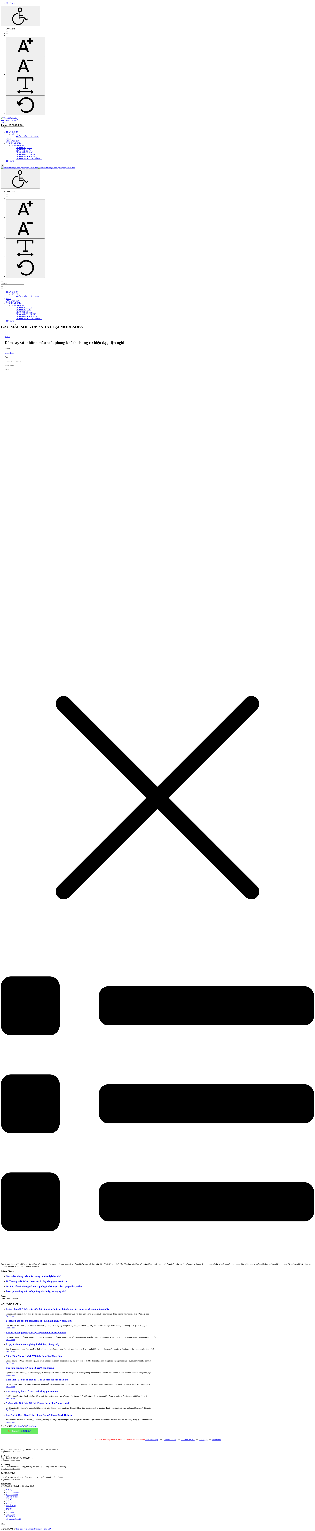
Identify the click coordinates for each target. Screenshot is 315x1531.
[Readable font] (25, 85)
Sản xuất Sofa (21, 1529)
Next (30, 1426)
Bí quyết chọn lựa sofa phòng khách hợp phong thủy (33, 1344)
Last (34, 1426)
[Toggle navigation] (2, 286)
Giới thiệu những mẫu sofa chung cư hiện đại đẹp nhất (33, 1276)
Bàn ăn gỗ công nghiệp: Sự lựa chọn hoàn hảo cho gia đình (36, 1332)
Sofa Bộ (9, 1508)
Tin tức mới (10, 1517)
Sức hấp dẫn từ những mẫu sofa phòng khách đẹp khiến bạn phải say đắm (44, 1286)
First (13, 1426)
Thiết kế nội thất (170, 1440)
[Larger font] (25, 46)
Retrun (7, 337)
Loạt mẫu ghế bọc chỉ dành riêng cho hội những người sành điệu (39, 1320)
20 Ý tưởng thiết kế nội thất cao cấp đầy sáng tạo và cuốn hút (37, 1281)
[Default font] (25, 105)
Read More (10, 1316)
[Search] (2, 281)
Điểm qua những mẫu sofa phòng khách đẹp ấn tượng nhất (36, 1291)
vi (2, 165)
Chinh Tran (9, 353)
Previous (18, 1426)
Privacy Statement (35, 1529)
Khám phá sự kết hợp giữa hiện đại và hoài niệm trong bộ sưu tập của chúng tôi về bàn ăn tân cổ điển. (58, 1309)
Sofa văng (10, 1512)
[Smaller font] (25, 66)
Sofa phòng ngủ (12, 1495)
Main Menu (10, 3)
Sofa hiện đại (11, 1506)
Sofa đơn (9, 1510)
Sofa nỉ (8, 1501)
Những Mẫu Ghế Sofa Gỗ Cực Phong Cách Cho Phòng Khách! (38, 1403)
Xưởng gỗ (203, 1440)
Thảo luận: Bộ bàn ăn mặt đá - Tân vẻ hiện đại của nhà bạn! (37, 1379)
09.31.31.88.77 (26, 1431)
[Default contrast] (7, 31)
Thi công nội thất (188, 1440)
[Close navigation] (2, 288)
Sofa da (9, 1490)
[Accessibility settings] (20, 16)
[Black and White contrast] (7, 196)
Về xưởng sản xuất (13, 1519)
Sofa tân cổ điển (12, 1497)
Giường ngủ (10, 1514)
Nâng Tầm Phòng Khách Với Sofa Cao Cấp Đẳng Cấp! (34, 1356)
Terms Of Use (47, 1529)
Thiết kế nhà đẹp (151, 1440)
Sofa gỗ (9, 1503)
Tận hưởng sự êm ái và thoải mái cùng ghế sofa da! (32, 1391)
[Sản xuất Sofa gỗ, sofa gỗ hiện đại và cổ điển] (10, 122)
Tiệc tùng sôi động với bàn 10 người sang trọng (30, 1368)
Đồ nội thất (216, 1440)
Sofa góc (9, 1499)
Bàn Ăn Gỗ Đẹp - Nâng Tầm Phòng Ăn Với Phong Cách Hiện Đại (39, 1415)
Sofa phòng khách (13, 1492)
